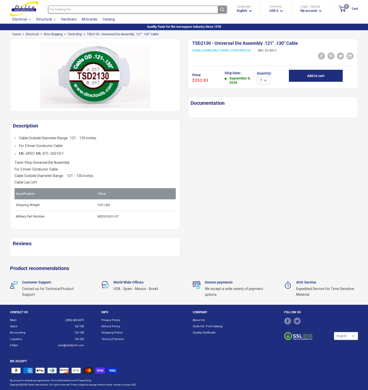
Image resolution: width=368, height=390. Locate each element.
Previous (8, 77)
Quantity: (264, 73)
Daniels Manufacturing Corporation (221, 50)
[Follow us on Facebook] (287, 321)
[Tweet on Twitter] (340, 55)
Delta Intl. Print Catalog (208, 326)
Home (17, 34)
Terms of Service (112, 339)
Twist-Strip (75, 34)
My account (309, 10)
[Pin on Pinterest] (330, 55)
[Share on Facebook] (321, 55)
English (342, 336)
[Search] (222, 9)
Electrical (32, 34)
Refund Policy (110, 326)
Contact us (19, 312)
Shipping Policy (111, 332)
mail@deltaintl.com (71, 345)
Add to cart (315, 76)
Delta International (38, 385)
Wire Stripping (53, 34)
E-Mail (14, 345)
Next (183, 77)
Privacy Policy (110, 320)
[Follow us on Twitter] (297, 321)
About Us (199, 320)
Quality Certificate (204, 332)
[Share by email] (349, 55)
